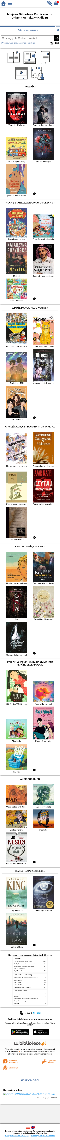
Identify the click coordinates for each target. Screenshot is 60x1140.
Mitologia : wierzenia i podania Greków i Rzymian (29, 964)
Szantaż (16, 1003)
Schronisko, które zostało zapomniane (26, 977)
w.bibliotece (14, 1051)
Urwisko (16, 996)
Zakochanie (17, 982)
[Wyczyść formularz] (51, 43)
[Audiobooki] (30, 64)
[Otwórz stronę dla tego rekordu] (17, 108)
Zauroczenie (18, 980)
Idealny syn (17, 994)
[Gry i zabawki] (38, 80)
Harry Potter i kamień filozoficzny (24, 966)
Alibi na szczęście (19, 968)
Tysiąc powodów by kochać (22, 987)
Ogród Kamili (18, 971)
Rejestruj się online (12, 1090)
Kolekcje (31, 43)
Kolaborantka (18, 984)
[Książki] (14, 64)
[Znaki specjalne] (57, 43)
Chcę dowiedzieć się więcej (17, 1136)
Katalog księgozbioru (28, 30)
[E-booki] (46, 64)
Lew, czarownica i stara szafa (23, 961)
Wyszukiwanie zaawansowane (14, 43)
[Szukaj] (56, 38)
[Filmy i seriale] (22, 80)
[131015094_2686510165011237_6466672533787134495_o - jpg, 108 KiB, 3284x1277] (29, 1094)
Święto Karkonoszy (20, 1001)
